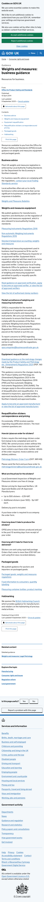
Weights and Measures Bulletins (16, 201)
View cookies (22, 46)
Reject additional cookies (22, 41)
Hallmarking (8, 134)
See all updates (23, 101)
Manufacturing (7, 671)
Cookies (19, 852)
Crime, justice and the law (13, 755)
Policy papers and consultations (15, 829)
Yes (25, 701)
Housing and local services (13, 780)
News (4, 816)
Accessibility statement (12, 855)
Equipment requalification (13, 122)
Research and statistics (12, 825)
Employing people (9, 772)
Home (4, 59)
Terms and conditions (11, 859)
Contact (27, 855)
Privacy (11, 852)
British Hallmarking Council (27, 601)
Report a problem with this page (22, 710)
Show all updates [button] (34, 618)
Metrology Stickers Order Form (15, 459)
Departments (7, 812)
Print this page (11, 139)
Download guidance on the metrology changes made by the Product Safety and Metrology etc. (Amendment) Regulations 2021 (22, 362)
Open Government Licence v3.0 (15, 876)
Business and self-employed (14, 742)
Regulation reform (9, 680)
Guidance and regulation (12, 820)
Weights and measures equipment (16, 119)
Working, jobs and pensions (13, 798)
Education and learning (12, 768)
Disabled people (9, 759)
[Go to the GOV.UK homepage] (10, 53)
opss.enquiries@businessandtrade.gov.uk (20, 347)
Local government (9, 684)
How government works (12, 838)
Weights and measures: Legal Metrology (17, 656)
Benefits (5, 733)
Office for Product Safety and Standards (17, 90)
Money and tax (8, 785)
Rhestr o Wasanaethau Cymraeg (16, 862)
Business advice (10, 116)
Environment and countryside (14, 776)
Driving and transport (11, 763)
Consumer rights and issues (19, 59)
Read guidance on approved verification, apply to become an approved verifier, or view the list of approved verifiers (22, 285)
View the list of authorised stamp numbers (20, 293)
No (35, 701)
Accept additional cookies (22, 35)
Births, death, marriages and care (16, 737)
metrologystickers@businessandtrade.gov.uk (22, 467)
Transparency (8, 833)
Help (4, 852)
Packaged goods (10, 131)
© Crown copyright (22, 896)
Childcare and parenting (12, 746)
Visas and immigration (11, 793)
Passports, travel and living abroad (17, 789)
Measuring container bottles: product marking (22, 589)
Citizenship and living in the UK (15, 750)
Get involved (7, 842)
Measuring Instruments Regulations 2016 (19, 228)
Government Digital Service (13, 865)
